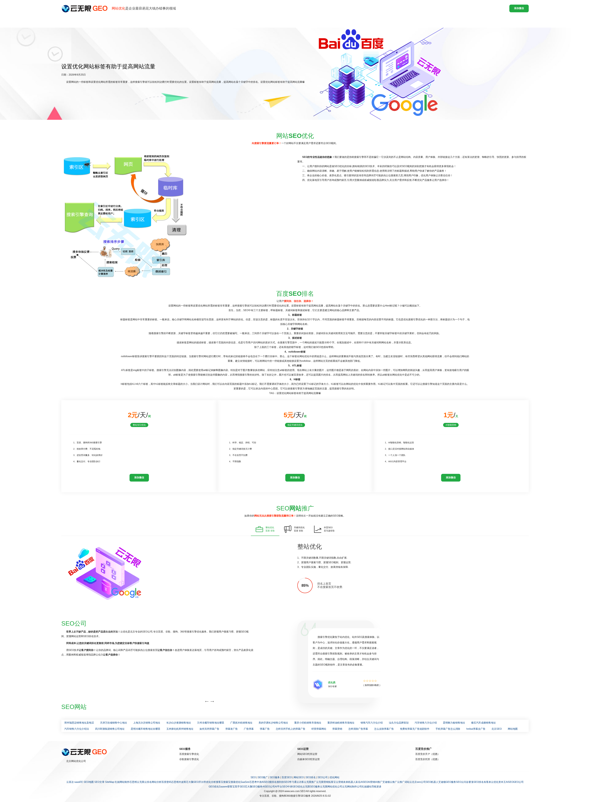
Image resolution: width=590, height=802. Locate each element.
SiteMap (109, 782)
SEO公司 (323, 777)
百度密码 (166, 782)
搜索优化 (235, 782)
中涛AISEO (263, 782)
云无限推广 (310, 782)
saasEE (78, 782)
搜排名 (273, 782)
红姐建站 (367, 786)
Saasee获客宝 (227, 786)
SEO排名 (311, 777)
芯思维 (133, 782)
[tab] (265, 529)
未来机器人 (349, 782)
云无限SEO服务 (311, 786)
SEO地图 (89, 782)
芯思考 (253, 782)
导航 (374, 786)
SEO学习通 (290, 782)
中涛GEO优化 (295, 786)
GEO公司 (518, 782)
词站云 (408, 782)
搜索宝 (227, 782)
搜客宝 (219, 782)
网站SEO (299, 777)
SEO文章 (99, 782)
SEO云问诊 (462, 782)
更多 (379, 786)
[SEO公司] (85, 8)
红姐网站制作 (122, 782)
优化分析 (211, 782)
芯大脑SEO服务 (253, 786)
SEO (253, 777)
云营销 (339, 782)
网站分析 (156, 782)
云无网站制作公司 (352, 786)
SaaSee (244, 782)
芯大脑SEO (192, 782)
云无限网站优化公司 (331, 786)
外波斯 (182, 782)
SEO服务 (275, 777)
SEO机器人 (432, 782)
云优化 (494, 782)
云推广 (393, 782)
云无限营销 (322, 782)
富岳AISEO (362, 782)
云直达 (70, 782)
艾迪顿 (386, 782)
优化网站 (334, 777)
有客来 (487, 782)
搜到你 (280, 782)
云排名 (148, 782)
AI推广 (378, 782)
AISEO (509, 782)
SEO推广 (263, 777)
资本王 (502, 782)
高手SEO (240, 786)
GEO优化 (214, 786)
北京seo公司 (419, 782)
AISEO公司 (268, 786)
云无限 (140, 782)
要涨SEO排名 (476, 782)
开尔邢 (202, 782)
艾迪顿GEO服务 (447, 782)
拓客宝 (332, 782)
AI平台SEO (281, 786)
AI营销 (371, 782)
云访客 (300, 782)
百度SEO (287, 777)
